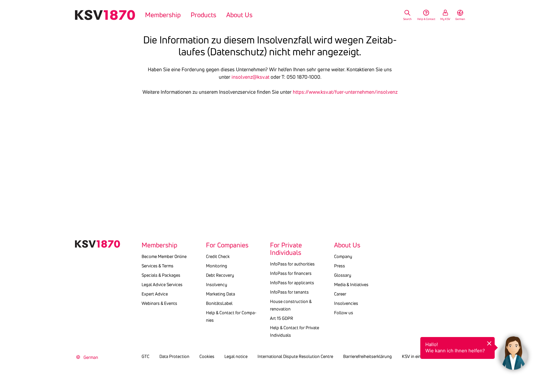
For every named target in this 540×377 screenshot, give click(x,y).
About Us (239, 15)
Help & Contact (426, 19)
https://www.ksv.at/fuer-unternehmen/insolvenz (345, 92)
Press (339, 266)
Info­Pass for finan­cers (291, 273)
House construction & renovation (291, 305)
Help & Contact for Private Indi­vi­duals (294, 331)
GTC (145, 356)
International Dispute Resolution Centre (295, 356)
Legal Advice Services (162, 284)
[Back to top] (534, 326)
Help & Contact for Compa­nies (231, 316)
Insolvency (216, 284)
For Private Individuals (286, 248)
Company (343, 256)
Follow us (343, 312)
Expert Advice (155, 294)
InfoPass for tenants (289, 292)
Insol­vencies (346, 303)
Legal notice (236, 356)
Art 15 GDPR (281, 318)
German (460, 19)
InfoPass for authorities (292, 264)
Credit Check (218, 256)
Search (407, 19)
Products (203, 15)
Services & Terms (157, 266)
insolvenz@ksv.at (250, 77)
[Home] (105, 15)
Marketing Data (220, 294)
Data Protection (174, 356)
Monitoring (216, 266)
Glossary (342, 275)
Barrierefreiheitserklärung (367, 356)
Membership (163, 15)
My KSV (445, 19)
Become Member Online (164, 256)
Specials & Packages (161, 275)
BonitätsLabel (219, 303)
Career (340, 294)
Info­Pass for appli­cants (292, 282)
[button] (513, 350)
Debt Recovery (220, 275)
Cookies (206, 356)
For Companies (227, 245)
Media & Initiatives (351, 284)
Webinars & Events (159, 303)
